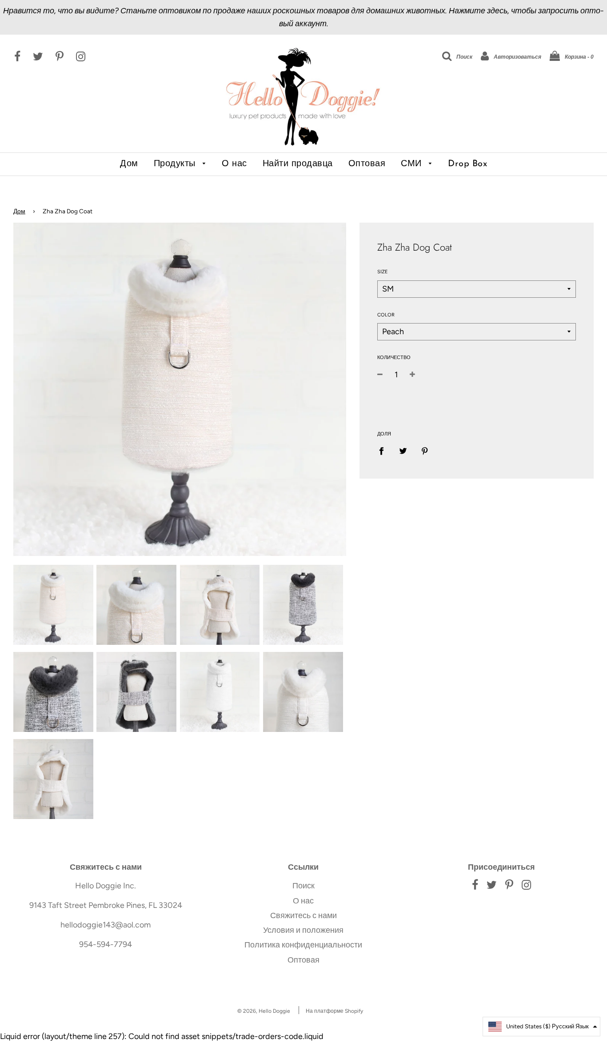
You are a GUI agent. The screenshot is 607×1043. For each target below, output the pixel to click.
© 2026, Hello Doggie (263, 1011)
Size (382, 272)
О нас (234, 164)
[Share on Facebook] (384, 450)
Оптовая (367, 164)
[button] (541, 1026)
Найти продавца (298, 164)
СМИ (412, 164)
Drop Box (467, 164)
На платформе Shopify (334, 1011)
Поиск (303, 886)
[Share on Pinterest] (425, 450)
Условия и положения (303, 930)
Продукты (176, 164)
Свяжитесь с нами (303, 915)
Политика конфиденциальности (303, 945)
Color (386, 315)
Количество (394, 357)
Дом (129, 164)
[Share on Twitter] (403, 450)
